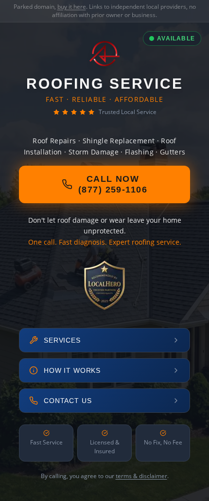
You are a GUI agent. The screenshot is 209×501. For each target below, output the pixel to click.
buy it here (71, 6)
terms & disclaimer (141, 476)
